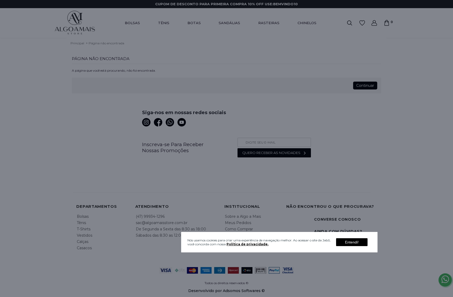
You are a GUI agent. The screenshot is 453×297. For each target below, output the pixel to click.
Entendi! (352, 242)
